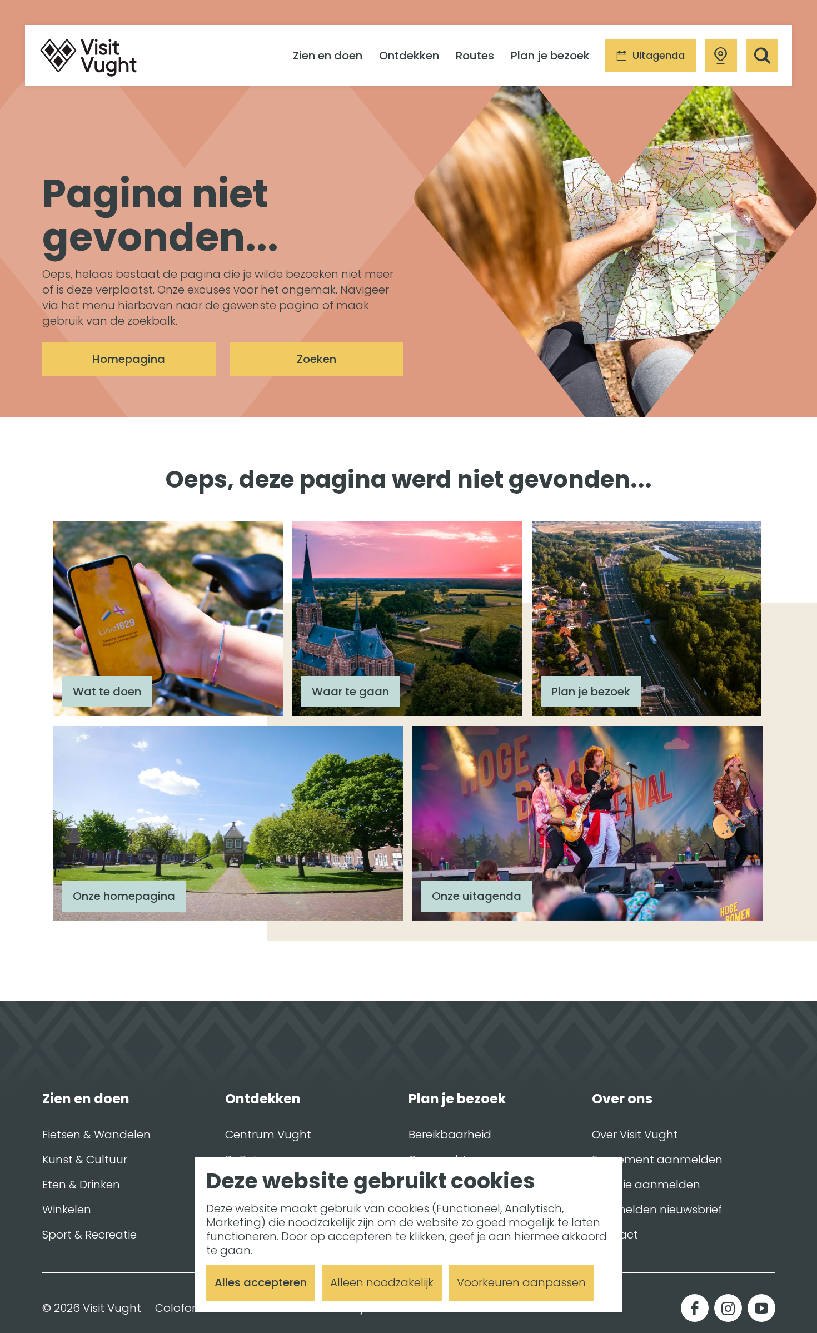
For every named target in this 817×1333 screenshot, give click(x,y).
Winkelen (66, 1209)
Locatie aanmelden (646, 1184)
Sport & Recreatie (89, 1234)
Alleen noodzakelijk (382, 1282)
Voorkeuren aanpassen (521, 1282)
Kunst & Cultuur (84, 1159)
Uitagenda (658, 55)
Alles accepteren (261, 1282)
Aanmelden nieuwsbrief (657, 1209)
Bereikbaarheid (450, 1134)
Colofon (177, 1308)
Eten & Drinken (81, 1184)
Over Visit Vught (635, 1134)
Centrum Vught (268, 1134)
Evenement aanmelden (657, 1159)
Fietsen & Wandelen (96, 1134)
